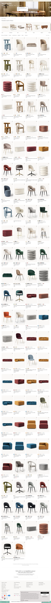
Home (2, 18)
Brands (19, 35)
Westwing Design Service (29, 583)
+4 (44, 94)
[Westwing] (7, 3)
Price (23, 35)
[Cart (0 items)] (49, 3)
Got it (18, 10)
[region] (35, 596)
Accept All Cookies (44, 592)
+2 (20, 157)
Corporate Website (16, 584)
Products (3, 5)
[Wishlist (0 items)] (47, 3)
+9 (32, 53)
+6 (8, 178)
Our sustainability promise (42, 583)
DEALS (15, 5)
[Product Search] (42, 3)
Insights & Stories (41, 584)
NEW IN (7, 5)
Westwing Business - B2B (29, 584)
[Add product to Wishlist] (12, 38)
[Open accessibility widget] (1, 600)
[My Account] (45, 3)
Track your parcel (4, 584)
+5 (20, 199)
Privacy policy (22, 600)
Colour (10, 35)
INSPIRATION (11, 5)
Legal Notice (26, 600)
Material (14, 35)
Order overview (3, 583)
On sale (26, 35)
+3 (44, 115)
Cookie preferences (44, 596)
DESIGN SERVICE (19, 5)
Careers (15, 583)
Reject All (45, 594)
